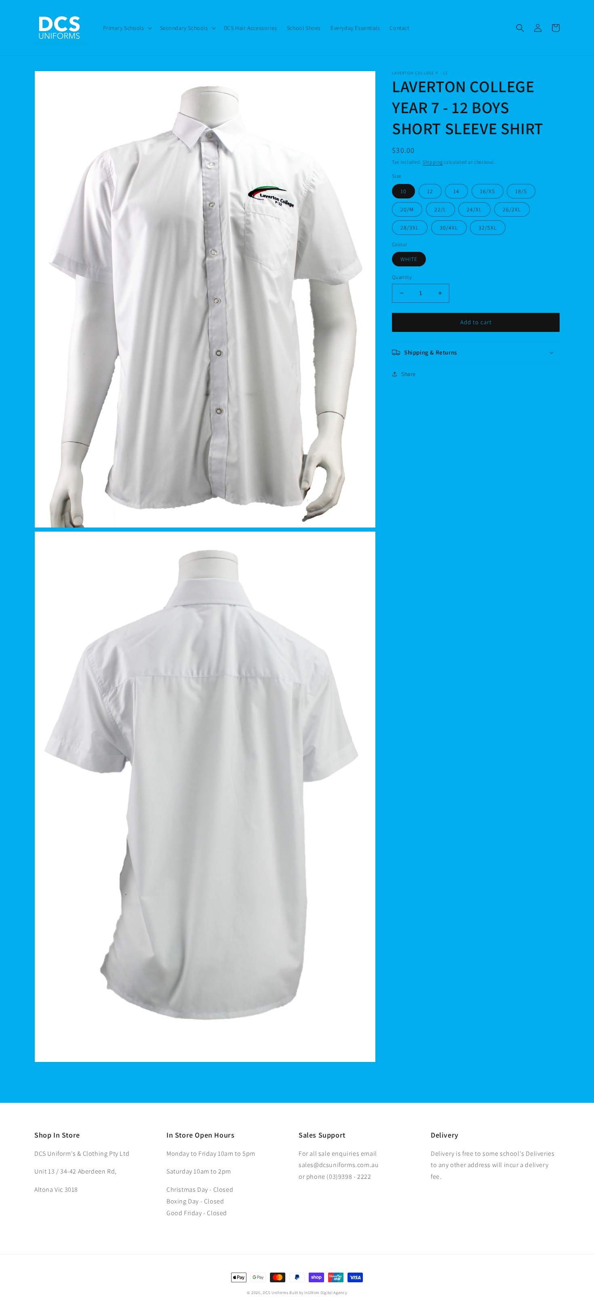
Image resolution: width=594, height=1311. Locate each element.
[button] (126, 27)
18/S (521, 191)
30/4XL (449, 227)
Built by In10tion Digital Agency (318, 1292)
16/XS (487, 191)
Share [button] (408, 374)
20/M (407, 209)
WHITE (408, 259)
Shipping (433, 162)
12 (430, 191)
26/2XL (512, 209)
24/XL (474, 209)
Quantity (402, 277)
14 (456, 191)
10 (403, 191)
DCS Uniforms (275, 1292)
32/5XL (487, 227)
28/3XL (409, 227)
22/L (440, 209)
